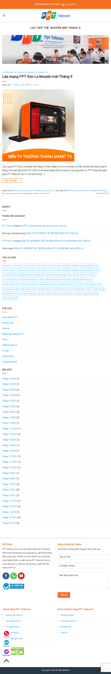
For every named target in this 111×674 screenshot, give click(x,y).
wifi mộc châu (66, 294)
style (88, 289)
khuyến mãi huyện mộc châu (31, 280)
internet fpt (91, 275)
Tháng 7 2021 (9, 484)
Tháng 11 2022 (9, 428)
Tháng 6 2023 (9, 400)
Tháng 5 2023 (9, 406)
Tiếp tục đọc (56, 60)
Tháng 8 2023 (9, 389)
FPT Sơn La (34, 85)
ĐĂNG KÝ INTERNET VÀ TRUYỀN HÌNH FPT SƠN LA (52, 233)
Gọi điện (6, 637)
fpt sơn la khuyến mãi (22, 275)
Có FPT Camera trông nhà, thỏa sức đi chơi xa (43, 225)
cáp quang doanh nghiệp (66, 265)
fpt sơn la (71, 190)
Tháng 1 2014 (9, 512)
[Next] (103, 49)
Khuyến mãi (7, 72)
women (77, 294)
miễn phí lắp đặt (25, 193)
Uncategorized (9, 361)
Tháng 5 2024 (9, 384)
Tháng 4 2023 (9, 412)
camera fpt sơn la (32, 265)
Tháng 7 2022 (9, 445)
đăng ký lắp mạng (90, 294)
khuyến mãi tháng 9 (99, 190)
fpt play (66, 270)
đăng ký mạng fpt (10, 298)
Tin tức (5, 350)
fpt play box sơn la (91, 270)
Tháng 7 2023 (9, 395)
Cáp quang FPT (20, 72)
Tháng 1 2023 (9, 423)
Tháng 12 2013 (9, 517)
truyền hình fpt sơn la (41, 193)
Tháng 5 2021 (9, 495)
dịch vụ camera (9, 270)
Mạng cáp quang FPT (38, 72)
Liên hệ (5, 328)
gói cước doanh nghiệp (56, 275)
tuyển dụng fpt (29, 294)
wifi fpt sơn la (52, 294)
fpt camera (42, 270)
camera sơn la (48, 265)
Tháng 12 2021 (9, 456)
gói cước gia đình (76, 275)
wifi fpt (41, 294)
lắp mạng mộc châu (11, 289)
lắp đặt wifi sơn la (60, 289)
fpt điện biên (39, 275)
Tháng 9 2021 (9, 473)
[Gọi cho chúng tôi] (13, 575)
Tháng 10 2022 (9, 434)
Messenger (6, 655)
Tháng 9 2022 (9, 439)
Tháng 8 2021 (9, 478)
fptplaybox (76, 270)
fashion (21, 270)
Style (4, 339)
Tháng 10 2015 (9, 506)
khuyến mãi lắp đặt (10, 284)
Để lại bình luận (102, 193)
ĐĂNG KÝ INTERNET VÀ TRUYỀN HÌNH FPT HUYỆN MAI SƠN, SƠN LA (55, 241)
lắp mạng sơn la (28, 289)
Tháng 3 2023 (9, 417)
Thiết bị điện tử (9, 345)
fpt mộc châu (54, 270)
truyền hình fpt (99, 289)
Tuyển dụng (8, 356)
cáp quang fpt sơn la (88, 265)
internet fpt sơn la (83, 190)
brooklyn (6, 265)
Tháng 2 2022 (9, 450)
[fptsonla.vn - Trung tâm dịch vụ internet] (55, 15)
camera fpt (17, 265)
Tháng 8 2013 (9, 523)
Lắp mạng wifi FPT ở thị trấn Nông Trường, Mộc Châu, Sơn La (55, 46)
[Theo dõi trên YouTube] (21, 575)
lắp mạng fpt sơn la (10, 193)
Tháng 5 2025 (9, 378)
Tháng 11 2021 (9, 462)
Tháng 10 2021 (9, 467)
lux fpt (79, 284)
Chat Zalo (6, 646)
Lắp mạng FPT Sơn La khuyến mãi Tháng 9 (37, 76)
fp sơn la (31, 270)
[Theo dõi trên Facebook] (5, 575)
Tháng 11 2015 (9, 501)
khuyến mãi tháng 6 (29, 284)
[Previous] (8, 49)
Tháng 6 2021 (9, 489)
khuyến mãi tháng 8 (48, 284)
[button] (4, 15)
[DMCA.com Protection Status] (13, 651)
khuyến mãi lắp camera (82, 280)
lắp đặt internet (44, 289)
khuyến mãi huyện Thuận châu (58, 280)
